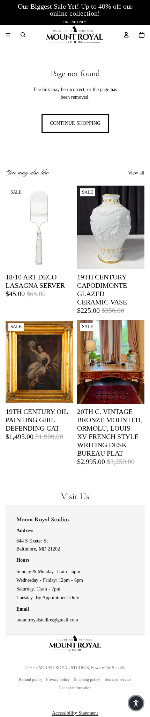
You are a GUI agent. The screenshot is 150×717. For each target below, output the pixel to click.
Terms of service (117, 679)
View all (136, 173)
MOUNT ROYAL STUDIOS (64, 667)
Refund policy (30, 679)
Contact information (75, 687)
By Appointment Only (57, 597)
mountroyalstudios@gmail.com (47, 619)
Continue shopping (75, 123)
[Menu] (8, 35)
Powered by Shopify (108, 667)
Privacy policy (58, 679)
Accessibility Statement (75, 713)
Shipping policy (87, 679)
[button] (136, 703)
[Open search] (23, 34)
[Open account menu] (126, 34)
